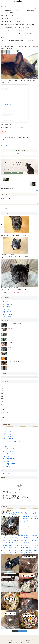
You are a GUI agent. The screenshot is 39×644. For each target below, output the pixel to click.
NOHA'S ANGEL (6, 456)
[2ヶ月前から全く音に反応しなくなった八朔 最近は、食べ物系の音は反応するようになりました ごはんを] (10, 582)
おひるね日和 (5, 443)
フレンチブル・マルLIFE (8, 453)
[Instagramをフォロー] (21, 501)
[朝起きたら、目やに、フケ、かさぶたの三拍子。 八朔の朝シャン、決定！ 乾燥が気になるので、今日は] (10, 525)
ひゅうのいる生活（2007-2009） (9, 473)
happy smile (5, 454)
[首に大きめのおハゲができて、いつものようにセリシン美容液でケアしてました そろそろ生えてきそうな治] (10, 619)
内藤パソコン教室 (29, 640)
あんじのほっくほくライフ (8, 451)
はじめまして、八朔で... (8, 314)
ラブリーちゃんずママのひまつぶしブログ (11, 441)
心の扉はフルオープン (7, 311)
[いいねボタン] (2, 131)
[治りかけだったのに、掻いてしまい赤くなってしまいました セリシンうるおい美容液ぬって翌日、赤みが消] (29, 601)
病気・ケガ (6, 188)
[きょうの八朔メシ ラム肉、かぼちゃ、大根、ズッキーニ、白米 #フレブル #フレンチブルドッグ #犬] (10, 563)
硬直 (12, 188)
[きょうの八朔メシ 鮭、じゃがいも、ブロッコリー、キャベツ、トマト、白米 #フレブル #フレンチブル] (29, 525)
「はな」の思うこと (7, 431)
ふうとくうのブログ (7, 439)
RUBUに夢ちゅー (6, 461)
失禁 (10, 188)
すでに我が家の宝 (6, 309)
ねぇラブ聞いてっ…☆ (7, 428)
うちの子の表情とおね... (8, 316)
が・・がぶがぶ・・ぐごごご (9, 463)
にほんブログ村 (4, 141)
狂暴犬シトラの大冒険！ (8, 434)
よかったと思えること (7, 306)
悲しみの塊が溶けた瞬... (8, 304)
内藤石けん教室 (9, 640)
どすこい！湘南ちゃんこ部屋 (9, 448)
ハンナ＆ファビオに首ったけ (9, 459)
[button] (37, 208)
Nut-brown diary (6, 446)
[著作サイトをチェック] (17, 501)
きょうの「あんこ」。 (7, 444)
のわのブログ (5, 433)
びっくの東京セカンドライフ (9, 438)
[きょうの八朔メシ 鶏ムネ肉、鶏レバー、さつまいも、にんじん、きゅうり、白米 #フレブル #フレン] (10, 601)
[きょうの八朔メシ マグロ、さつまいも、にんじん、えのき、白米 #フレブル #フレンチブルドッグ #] (29, 619)
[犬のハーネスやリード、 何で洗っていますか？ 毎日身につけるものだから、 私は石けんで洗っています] (10, 544)
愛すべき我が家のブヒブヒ (8, 458)
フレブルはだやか (19, 639)
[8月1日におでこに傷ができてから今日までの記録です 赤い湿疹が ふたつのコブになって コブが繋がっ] (29, 563)
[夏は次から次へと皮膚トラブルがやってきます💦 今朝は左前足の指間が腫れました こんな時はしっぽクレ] (29, 582)
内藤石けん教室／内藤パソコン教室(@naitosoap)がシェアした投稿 (14, 120)
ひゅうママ (19, 489)
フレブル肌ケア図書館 (6, 639)
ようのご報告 (5, 302)
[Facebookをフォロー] (19, 501)
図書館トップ (19, 153)
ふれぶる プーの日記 (7, 436)
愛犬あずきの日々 (6, 464)
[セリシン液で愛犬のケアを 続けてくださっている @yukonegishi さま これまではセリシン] (29, 544)
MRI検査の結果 (6, 301)
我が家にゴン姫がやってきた (9, 429)
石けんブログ (32, 639)
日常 (2, 188)
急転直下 (4, 307)
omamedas (5, 449)
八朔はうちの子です (7, 312)
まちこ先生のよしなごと (8, 466)
